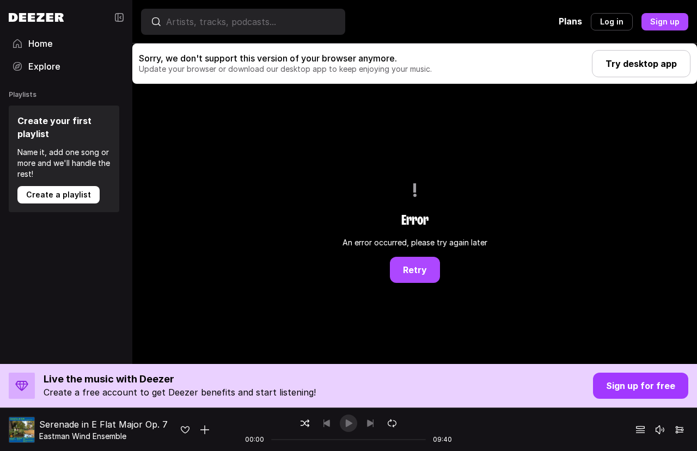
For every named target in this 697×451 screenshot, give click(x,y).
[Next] (370, 423)
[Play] (348, 423)
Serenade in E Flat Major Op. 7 (103, 424)
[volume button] (660, 429)
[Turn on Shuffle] (305, 423)
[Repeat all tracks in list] (392, 423)
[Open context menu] (204, 429)
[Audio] (679, 429)
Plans (570, 21)
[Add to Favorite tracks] (185, 429)
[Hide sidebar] (119, 17)
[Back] (326, 423)
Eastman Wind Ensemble (82, 436)
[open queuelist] (640, 429)
